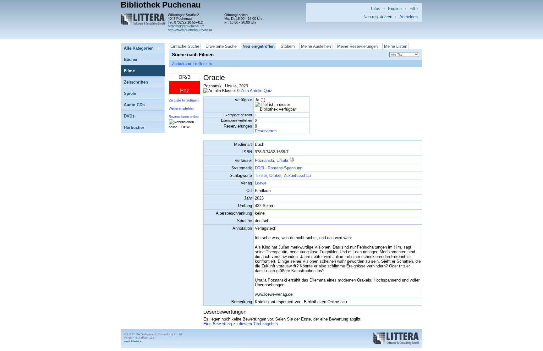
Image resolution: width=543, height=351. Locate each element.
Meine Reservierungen (357, 46)
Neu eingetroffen (259, 46)
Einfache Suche (184, 46)
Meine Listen (395, 46)
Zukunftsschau (297, 175)
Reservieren (266, 131)
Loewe (260, 183)
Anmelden (408, 16)
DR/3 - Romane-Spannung (278, 168)
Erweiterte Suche (221, 46)
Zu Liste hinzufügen (184, 100)
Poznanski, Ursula (271, 160)
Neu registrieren (378, 16)
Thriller (261, 175)
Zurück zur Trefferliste (192, 63)
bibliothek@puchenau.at (186, 26)
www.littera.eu (134, 341)
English (395, 8)
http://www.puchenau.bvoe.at (190, 30)
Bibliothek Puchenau (161, 4)
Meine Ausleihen (316, 46)
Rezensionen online (184, 116)
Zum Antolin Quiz (256, 90)
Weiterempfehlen (181, 108)
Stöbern (288, 46)
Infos (375, 8)
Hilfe (413, 8)
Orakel (275, 175)
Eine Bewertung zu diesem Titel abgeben (240, 323)
